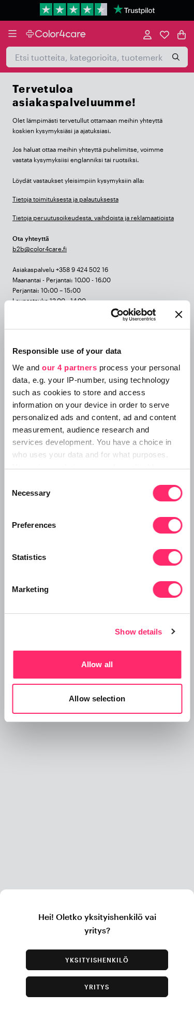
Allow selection (97, 698)
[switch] (167, 526)
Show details (138, 631)
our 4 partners (69, 367)
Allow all (97, 664)
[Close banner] (178, 314)
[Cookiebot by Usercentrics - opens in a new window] (116, 315)
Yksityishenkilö (97, 959)
